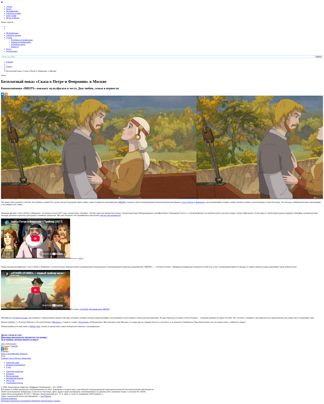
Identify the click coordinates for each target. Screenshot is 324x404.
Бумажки (10, 374)
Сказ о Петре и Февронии (20, 358)
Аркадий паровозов (14, 371)
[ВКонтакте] (2, 94)
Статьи (9, 38)
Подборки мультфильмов (22, 40)
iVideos (80, 258)
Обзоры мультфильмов (21, 42)
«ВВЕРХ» (122, 202)
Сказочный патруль (14, 383)
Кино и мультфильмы (10, 354)
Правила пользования (15, 365)
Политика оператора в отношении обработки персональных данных (30, 401)
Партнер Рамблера (9, 398)
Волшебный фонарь (14, 378)
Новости (15, 47)
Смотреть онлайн (13, 35)
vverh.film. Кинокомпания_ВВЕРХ (95, 309)
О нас (8, 367)
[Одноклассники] (6, 94)
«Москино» (56, 322)
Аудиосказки (11, 51)
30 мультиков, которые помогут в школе (19, 339)
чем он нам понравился (110, 215)
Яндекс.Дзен (35, 326)
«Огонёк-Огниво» (20, 318)
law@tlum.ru (46, 396)
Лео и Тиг (10, 380)
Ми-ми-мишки (12, 376)
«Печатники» (83, 322)
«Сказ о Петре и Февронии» (193, 202)
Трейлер (4, 358)
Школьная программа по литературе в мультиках (24, 337)
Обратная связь (12, 363)
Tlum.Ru (14, 346)
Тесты (8, 49)
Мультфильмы (12, 33)
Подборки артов (18, 44)
